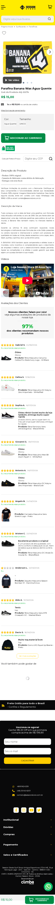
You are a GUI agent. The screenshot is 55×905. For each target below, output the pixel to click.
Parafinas (33, 26)
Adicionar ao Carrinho (26, 138)
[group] (27, 705)
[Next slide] (49, 52)
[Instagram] (23, 812)
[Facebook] (16, 812)
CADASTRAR (27, 760)
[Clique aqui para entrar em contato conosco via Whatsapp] (48, 886)
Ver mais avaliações (27, 656)
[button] (23, 82)
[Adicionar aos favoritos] (4, 33)
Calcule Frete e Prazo (11, 159)
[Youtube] (31, 812)
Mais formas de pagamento (13, 110)
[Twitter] (39, 812)
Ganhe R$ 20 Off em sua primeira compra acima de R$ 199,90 (27, 731)
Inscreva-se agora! (27, 727)
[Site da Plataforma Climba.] (27, 881)
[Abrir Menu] (3, 7)
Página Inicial (7, 26)
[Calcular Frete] (50, 158)
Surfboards (21, 26)
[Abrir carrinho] (50, 7)
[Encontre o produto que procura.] (49, 19)
